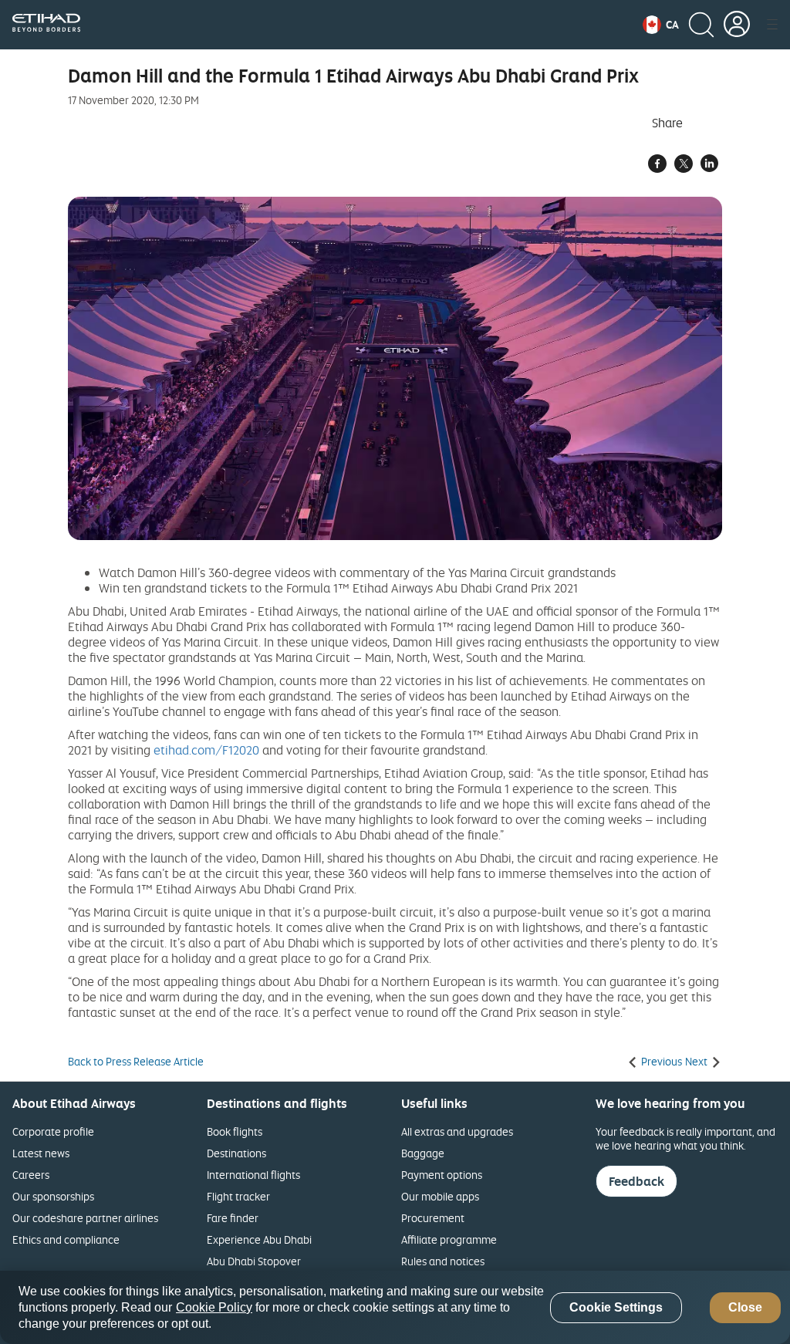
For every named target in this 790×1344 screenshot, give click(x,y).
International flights (253, 1174)
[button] (661, 24)
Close (745, 1307)
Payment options (441, 1174)
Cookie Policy (214, 1307)
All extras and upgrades (457, 1131)
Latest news (40, 1153)
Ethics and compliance (66, 1239)
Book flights (234, 1131)
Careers (30, 1174)
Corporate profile (53, 1131)
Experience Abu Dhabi (259, 1239)
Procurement (432, 1218)
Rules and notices (442, 1261)
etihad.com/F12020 (206, 749)
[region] (395, 1307)
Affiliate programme (449, 1239)
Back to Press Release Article (136, 1062)
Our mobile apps (440, 1196)
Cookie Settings (616, 1307)
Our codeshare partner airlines (85, 1218)
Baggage (422, 1153)
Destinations (236, 1153)
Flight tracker (238, 1196)
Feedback (636, 1181)
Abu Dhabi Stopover (254, 1261)
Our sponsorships (53, 1196)
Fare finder (232, 1218)
